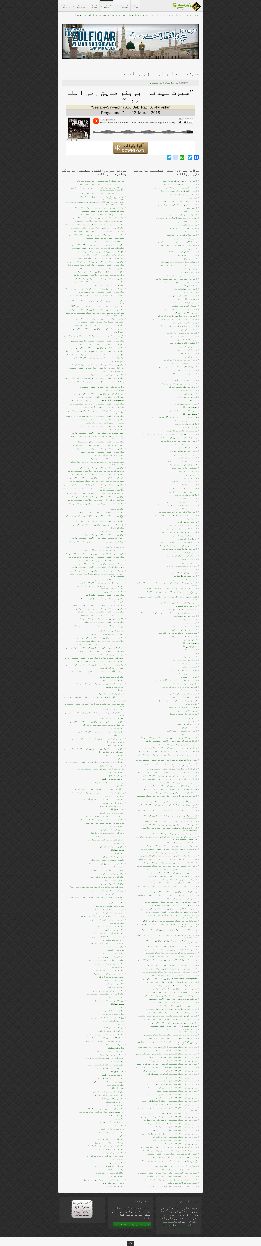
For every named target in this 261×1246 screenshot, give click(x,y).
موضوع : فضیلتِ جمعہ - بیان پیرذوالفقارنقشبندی (100, 318)
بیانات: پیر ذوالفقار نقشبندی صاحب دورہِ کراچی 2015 (97, 306)
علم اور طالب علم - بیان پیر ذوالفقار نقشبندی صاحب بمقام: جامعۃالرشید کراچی (94, 314)
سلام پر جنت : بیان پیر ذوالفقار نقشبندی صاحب (101, 769)
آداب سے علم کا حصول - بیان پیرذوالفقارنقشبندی (99, 282)
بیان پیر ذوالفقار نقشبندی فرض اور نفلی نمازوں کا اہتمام (93, 378)
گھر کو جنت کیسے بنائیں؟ (111, 694)
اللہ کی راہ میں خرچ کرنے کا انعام (106, 863)
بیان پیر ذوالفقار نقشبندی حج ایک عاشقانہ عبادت (98, 661)
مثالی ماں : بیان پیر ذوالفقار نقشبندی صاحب (101, 512)
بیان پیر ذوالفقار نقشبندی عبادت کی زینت (102, 534)
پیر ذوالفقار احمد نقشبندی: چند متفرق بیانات (100, 181)
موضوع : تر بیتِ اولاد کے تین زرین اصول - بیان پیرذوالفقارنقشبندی (102, 197)
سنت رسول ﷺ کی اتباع (113, 1021)
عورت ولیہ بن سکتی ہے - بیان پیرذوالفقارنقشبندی (99, 231)
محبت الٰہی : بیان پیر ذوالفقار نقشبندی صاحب (101, 397)
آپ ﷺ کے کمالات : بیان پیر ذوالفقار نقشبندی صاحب (99, 789)
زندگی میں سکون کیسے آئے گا (110, 1132)
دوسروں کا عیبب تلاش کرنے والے (109, 782)
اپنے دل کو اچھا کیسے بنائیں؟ (109, 933)
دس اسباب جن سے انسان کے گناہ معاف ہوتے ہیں (101, 1112)
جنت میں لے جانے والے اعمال (110, 631)
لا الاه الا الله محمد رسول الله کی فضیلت (104, 1041)
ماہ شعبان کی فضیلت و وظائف (110, 1054)
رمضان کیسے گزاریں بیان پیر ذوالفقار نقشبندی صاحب (97, 347)
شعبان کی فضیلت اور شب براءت (109, 909)
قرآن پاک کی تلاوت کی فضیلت (110, 846)
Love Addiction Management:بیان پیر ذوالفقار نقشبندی (97, 400)
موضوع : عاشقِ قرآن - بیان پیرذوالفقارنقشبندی (100, 214)
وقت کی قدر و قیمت (115, 687)
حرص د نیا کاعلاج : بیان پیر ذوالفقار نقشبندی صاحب (98, 567)
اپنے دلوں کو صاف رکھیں (112, 813)
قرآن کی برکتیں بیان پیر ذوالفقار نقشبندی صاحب (99, 275)
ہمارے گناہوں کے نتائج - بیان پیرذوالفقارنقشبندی (98, 248)
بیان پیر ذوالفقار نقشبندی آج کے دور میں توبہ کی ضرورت (95, 416)
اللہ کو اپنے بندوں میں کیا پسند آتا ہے (103, 1109)
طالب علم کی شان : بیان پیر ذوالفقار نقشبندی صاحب (98, 605)
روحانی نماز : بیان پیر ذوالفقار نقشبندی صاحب (100, 583)
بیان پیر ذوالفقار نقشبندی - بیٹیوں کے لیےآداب (99, 521)
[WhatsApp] (182, 157)
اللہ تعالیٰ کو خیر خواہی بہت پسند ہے (105, 990)
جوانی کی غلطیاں (116, 1048)
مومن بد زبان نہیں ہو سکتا (110, 802)
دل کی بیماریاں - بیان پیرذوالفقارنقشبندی (102, 184)
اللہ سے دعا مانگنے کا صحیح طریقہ (106, 459)
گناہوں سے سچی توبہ (114, 984)
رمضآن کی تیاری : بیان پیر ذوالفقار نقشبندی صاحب (98, 732)
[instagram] (175, 157)
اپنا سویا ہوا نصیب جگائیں (110, 1078)
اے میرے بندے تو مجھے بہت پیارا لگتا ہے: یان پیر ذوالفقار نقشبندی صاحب (94, 336)
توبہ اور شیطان (116, 775)
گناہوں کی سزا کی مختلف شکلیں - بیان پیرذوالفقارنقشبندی (94, 224)
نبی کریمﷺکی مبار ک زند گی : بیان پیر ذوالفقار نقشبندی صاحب (95, 672)
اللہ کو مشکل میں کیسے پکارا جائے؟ (106, 1146)
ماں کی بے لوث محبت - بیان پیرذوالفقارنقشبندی (100, 193)
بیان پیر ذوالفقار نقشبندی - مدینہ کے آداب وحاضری (98, 474)
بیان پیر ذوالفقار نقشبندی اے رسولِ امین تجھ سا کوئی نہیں (94, 484)
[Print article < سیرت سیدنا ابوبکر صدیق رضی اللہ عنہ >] (197, 81)
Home (78, 15)
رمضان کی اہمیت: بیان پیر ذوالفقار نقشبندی (101, 322)
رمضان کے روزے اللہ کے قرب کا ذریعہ (106, 1065)
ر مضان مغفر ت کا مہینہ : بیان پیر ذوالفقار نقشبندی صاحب (94, 792)
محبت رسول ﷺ (117, 1004)
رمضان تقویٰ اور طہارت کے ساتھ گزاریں (105, 1156)
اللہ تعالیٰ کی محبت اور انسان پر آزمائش (103, 799)
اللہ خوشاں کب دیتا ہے (113, 1152)
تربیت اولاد (118, 867)
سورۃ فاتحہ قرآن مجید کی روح (109, 1142)
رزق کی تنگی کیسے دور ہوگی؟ (110, 953)
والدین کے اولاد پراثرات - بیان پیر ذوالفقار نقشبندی (96, 309)
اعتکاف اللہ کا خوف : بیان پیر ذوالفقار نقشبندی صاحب (96, 560)
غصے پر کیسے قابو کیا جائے (110, 830)
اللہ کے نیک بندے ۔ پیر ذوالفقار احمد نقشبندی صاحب (97, 819)
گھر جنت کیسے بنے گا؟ (113, 371)
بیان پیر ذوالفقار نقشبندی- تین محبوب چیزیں (101, 292)
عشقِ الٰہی (119, 690)
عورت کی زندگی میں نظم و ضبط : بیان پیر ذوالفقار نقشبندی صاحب (94, 542)
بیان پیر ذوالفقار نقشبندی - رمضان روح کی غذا (100, 612)
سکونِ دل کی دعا (116, 361)
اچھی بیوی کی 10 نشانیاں (111, 718)
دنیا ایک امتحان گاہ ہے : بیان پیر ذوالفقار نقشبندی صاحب (94, 478)
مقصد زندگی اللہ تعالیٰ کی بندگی (107, 870)
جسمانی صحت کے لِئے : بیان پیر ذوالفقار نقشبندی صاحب (97, 481)
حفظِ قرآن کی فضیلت (115, 390)
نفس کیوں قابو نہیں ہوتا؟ (111, 957)
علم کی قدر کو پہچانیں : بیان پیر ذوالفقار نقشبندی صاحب (95, 648)
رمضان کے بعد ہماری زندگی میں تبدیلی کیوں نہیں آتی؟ (96, 887)
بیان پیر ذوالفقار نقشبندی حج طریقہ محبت (102, 598)
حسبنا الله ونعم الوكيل (112, 765)
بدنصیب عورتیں (116, 902)
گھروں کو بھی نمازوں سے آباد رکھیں (106, 943)
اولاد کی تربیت (117, 772)
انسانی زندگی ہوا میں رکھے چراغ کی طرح (104, 1179)
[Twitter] (190, 157)
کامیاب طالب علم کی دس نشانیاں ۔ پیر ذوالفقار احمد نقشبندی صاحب (97, 437)
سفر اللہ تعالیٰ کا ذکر (113, 1027)
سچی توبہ (119, 759)
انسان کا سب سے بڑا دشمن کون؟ (109, 836)
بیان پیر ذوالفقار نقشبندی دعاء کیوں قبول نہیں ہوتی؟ (96, 265)
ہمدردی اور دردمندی (114, 796)
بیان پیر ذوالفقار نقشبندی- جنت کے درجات (102, 452)
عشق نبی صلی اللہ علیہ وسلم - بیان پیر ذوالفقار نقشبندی (95, 354)
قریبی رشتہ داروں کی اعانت (110, 1051)
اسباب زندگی (118, 1159)
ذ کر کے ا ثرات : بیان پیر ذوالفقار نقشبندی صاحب (99, 683)
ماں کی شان (119, 735)
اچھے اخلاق (119, 332)
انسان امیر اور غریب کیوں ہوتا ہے (106, 973)
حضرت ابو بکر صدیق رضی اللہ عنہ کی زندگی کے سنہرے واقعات (94, 288)
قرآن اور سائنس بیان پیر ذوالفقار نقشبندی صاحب (99, 325)
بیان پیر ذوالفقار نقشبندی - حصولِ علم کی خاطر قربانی (96, 557)
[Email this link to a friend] (193, 81)
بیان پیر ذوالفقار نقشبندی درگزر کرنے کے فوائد (99, 448)
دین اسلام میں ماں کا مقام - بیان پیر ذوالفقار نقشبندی (96, 368)
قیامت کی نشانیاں (115, 1007)
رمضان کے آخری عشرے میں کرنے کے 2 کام (105, 1058)
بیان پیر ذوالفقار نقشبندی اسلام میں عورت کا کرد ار (97, 364)
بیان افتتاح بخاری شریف (112, 884)
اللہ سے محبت (117, 509)
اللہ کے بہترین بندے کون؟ (111, 926)
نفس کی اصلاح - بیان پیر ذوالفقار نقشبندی (103, 255)
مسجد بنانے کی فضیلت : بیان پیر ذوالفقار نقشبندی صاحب (96, 328)
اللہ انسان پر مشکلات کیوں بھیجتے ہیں (105, 994)
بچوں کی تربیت (117, 923)
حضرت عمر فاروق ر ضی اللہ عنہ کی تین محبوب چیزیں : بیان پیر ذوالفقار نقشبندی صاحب (93, 489)
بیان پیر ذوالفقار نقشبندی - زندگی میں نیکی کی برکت (97, 404)
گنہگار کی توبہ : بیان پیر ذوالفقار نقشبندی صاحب (98, 644)
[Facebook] (196, 157)
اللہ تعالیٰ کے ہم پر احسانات (109, 591)
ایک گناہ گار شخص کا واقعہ (110, 1031)
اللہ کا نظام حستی (115, 1186)
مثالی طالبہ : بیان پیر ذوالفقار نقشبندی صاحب (100, 641)
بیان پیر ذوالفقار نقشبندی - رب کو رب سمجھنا (101, 442)
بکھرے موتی (118, 602)
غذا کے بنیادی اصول (114, 980)
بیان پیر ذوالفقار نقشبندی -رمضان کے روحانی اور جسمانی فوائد (95, 516)
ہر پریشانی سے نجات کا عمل (110, 1068)
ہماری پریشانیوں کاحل (113, 1098)
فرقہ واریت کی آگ (115, 742)
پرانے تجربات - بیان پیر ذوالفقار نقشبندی (102, 387)
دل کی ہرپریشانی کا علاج (112, 806)
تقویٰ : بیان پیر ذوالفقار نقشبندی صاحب (104, 654)
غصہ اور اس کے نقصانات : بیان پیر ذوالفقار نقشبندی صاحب (95, 493)
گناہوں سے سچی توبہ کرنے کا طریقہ (106, 374)
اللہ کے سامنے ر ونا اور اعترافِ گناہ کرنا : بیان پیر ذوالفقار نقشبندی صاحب (97, 587)
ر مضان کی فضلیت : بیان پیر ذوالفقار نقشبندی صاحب (98, 538)
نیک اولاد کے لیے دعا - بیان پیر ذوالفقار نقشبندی (99, 358)
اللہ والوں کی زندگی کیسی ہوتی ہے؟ (106, 963)
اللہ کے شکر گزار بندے (113, 680)
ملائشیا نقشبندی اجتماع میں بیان (107, 860)
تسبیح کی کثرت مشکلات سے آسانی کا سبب (105, 1082)
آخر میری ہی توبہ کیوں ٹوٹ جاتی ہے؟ (106, 919)
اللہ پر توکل (117, 853)
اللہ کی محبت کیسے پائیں (111, 677)
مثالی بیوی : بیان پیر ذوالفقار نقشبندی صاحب (100, 618)
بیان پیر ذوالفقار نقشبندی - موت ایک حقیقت (102, 268)
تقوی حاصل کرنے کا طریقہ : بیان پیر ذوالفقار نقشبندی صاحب (93, 553)
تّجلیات (120, 1135)
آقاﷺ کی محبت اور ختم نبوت (110, 1173)
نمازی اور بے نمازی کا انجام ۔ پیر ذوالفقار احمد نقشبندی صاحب (94, 296)
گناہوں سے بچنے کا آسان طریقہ (109, 455)
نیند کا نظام (117, 1176)
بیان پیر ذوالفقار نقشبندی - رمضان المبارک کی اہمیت (96, 608)
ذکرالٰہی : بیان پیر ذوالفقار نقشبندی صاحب (102, 615)
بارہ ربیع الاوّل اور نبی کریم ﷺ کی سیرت (104, 550)
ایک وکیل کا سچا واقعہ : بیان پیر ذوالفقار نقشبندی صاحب (95, 664)
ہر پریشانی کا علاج (115, 547)
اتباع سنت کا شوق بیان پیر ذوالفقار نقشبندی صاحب (98, 433)
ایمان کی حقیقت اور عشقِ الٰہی (109, 579)
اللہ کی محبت (117, 786)
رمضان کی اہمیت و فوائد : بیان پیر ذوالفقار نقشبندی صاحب (94, 658)
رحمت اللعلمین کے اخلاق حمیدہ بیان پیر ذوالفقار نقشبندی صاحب (94, 382)
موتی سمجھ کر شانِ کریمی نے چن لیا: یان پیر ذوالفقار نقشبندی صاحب (97, 463)
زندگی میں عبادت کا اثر (112, 700)
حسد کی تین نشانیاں (114, 880)
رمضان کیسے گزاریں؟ (114, 1011)
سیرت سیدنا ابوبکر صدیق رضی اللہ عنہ (158, 73)
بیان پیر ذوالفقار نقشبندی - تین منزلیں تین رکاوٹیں (96, 419)
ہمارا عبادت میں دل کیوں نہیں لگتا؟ (105, 634)
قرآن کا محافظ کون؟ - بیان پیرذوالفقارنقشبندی (99, 272)
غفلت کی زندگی (117, 528)
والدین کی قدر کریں (114, 929)
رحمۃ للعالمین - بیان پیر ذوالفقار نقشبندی (101, 564)
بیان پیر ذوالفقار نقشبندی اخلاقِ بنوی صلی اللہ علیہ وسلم (94, 351)
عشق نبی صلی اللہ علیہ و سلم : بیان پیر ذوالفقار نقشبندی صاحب (94, 705)
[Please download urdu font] (82, 1209)
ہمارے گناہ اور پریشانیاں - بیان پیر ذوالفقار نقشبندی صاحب (95, 302)
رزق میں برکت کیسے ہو (113, 728)
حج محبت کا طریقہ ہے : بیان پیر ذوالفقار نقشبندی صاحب (96, 471)
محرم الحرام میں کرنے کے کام (109, 1166)
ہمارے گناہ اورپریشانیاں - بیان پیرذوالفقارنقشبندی (96, 234)
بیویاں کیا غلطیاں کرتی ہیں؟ (109, 906)
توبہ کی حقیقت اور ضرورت (111, 857)
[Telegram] (169, 157)
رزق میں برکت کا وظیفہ (113, 779)
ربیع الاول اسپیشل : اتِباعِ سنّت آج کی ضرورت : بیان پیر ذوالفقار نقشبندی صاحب (97, 189)
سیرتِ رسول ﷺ (117, 850)
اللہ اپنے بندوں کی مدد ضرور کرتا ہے (105, 1149)
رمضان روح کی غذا (115, 1105)
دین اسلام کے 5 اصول (114, 1115)
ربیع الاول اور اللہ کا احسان (109, 1000)
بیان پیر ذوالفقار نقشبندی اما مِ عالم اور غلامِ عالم (97, 497)
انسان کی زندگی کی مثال (112, 1122)
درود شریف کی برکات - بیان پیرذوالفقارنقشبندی (99, 221)
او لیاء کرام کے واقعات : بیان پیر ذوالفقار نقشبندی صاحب (94, 570)
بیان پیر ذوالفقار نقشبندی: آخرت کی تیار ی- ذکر (99, 278)
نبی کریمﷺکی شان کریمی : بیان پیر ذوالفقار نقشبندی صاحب (94, 697)
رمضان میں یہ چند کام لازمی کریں (108, 936)
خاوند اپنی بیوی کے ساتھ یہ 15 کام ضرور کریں (101, 916)
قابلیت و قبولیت (116, 987)
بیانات (92, 15)
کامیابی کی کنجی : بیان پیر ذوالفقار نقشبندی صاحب (98, 738)
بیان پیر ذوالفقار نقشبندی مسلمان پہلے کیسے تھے (98, 467)
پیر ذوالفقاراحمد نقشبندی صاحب (123, 15)
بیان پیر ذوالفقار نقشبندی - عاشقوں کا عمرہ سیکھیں (97, 341)
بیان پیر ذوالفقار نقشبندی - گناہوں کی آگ (102, 426)
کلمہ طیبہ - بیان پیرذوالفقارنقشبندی (104, 238)
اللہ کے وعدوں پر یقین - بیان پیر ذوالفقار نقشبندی (97, 228)
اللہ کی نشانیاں (116, 745)
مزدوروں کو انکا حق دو (113, 1183)
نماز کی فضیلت (117, 429)
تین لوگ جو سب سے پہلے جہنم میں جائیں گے (103, 725)
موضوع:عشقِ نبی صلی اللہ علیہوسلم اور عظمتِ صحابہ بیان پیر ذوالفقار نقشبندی (94, 203)
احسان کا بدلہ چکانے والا (111, 752)
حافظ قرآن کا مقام (115, 755)
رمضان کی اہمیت (116, 1162)
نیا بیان (119, 1119)
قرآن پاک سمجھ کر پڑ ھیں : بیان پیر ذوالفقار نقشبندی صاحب (94, 748)
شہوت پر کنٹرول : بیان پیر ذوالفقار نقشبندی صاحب (98, 258)
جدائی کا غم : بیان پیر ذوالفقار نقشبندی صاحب (100, 637)
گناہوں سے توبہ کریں (113, 1014)
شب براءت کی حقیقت (115, 1044)
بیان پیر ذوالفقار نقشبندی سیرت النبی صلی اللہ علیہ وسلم (93, 261)
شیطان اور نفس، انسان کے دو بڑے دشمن (105, 423)
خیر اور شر (119, 843)
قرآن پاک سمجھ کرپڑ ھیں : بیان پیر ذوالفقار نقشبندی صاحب (94, 722)
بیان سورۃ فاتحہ (116, 946)
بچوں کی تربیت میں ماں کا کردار (108, 890)
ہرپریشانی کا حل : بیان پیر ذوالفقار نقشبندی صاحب (98, 445)
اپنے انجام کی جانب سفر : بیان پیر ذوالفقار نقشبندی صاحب (94, 762)
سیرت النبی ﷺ (117, 1088)
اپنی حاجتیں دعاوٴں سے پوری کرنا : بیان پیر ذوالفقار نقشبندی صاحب (96, 626)
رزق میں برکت (117, 1061)
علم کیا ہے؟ (118, 1024)
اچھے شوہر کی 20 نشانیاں (111, 531)
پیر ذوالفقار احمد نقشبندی (164, 83)
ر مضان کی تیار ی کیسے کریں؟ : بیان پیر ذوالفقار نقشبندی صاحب (94, 714)
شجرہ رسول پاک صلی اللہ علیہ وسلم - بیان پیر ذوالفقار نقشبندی (96, 411)
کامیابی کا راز (116, 997)
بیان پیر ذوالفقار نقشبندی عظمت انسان (104, 595)
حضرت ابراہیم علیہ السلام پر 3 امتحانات (104, 407)
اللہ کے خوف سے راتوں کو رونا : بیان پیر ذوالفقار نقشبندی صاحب (94, 504)
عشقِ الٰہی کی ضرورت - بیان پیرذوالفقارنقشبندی (100, 251)
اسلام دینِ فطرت (117, 826)
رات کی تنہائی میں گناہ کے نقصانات (106, 840)
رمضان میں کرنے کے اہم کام (110, 977)
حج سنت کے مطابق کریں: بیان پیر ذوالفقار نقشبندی (98, 524)
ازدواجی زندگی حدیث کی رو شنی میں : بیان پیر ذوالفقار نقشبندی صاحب (96, 575)
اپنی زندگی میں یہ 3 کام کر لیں (108, 1092)
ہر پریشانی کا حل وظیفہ (112, 1129)
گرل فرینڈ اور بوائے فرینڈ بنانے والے (104, 816)
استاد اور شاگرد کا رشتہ (111, 668)
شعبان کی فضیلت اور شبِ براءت (109, 913)
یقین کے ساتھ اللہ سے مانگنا (109, 285)
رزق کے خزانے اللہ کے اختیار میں (107, 1017)
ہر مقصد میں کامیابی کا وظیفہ (109, 241)
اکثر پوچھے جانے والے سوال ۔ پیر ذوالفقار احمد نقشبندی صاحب (95, 898)
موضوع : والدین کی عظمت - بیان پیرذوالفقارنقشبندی (98, 245)
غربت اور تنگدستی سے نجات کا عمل (107, 833)
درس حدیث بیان (117, 967)
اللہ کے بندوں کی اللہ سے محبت (108, 970)
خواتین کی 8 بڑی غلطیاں (112, 873)
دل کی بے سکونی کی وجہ (113, 894)
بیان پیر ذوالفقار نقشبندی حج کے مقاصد (103, 622)
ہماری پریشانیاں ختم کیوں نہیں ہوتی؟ (104, 960)
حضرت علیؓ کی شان (115, 950)
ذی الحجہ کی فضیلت (115, 1102)
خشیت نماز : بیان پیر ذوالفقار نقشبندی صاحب (101, 651)
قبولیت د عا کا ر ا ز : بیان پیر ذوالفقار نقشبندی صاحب (96, 500)
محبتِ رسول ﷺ (117, 809)
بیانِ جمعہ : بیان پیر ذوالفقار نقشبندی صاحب (101, 344)
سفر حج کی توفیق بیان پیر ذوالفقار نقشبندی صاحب (99, 393)
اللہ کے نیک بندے (115, 1085)
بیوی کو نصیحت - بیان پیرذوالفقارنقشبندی (102, 211)
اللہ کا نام (118, 1125)
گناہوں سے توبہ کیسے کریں (111, 709)
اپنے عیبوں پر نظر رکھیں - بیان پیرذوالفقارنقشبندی (97, 207)
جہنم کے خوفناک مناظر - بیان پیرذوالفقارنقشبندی (98, 217)
